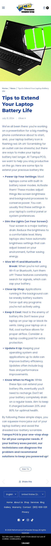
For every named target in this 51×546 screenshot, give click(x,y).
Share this (27, 481)
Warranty (16, 507)
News (12, 88)
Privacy (25, 512)
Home (5, 88)
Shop (26, 502)
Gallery (7, 507)
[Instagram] (27, 520)
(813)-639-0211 (40, 507)
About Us (18, 502)
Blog (42, 502)
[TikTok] (32, 520)
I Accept (25, 543)
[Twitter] (23, 520)
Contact (27, 507)
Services (35, 502)
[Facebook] (18, 520)
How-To (25, 469)
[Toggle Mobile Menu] (5, 8)
